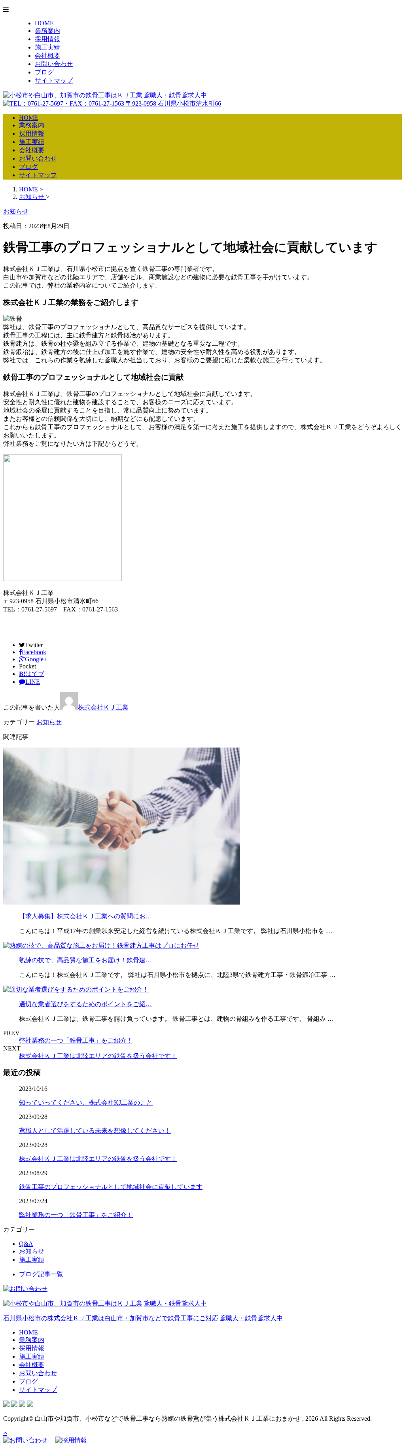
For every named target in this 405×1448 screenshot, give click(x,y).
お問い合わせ (54, 64)
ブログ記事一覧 (41, 1274)
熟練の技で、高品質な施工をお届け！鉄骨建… (85, 960)
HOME (44, 23)
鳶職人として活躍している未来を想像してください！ (95, 1130)
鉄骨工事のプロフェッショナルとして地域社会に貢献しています (110, 1186)
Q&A (26, 1243)
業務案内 (47, 30)
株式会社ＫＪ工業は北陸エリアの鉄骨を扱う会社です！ (98, 1055)
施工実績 (47, 47)
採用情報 (47, 39)
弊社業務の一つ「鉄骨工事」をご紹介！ (76, 1040)
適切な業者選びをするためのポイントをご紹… (85, 1004)
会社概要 (47, 55)
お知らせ (49, 722)
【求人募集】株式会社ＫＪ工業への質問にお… (85, 916)
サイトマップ (54, 80)
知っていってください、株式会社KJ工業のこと (86, 1102)
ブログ (44, 72)
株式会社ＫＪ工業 (103, 707)
